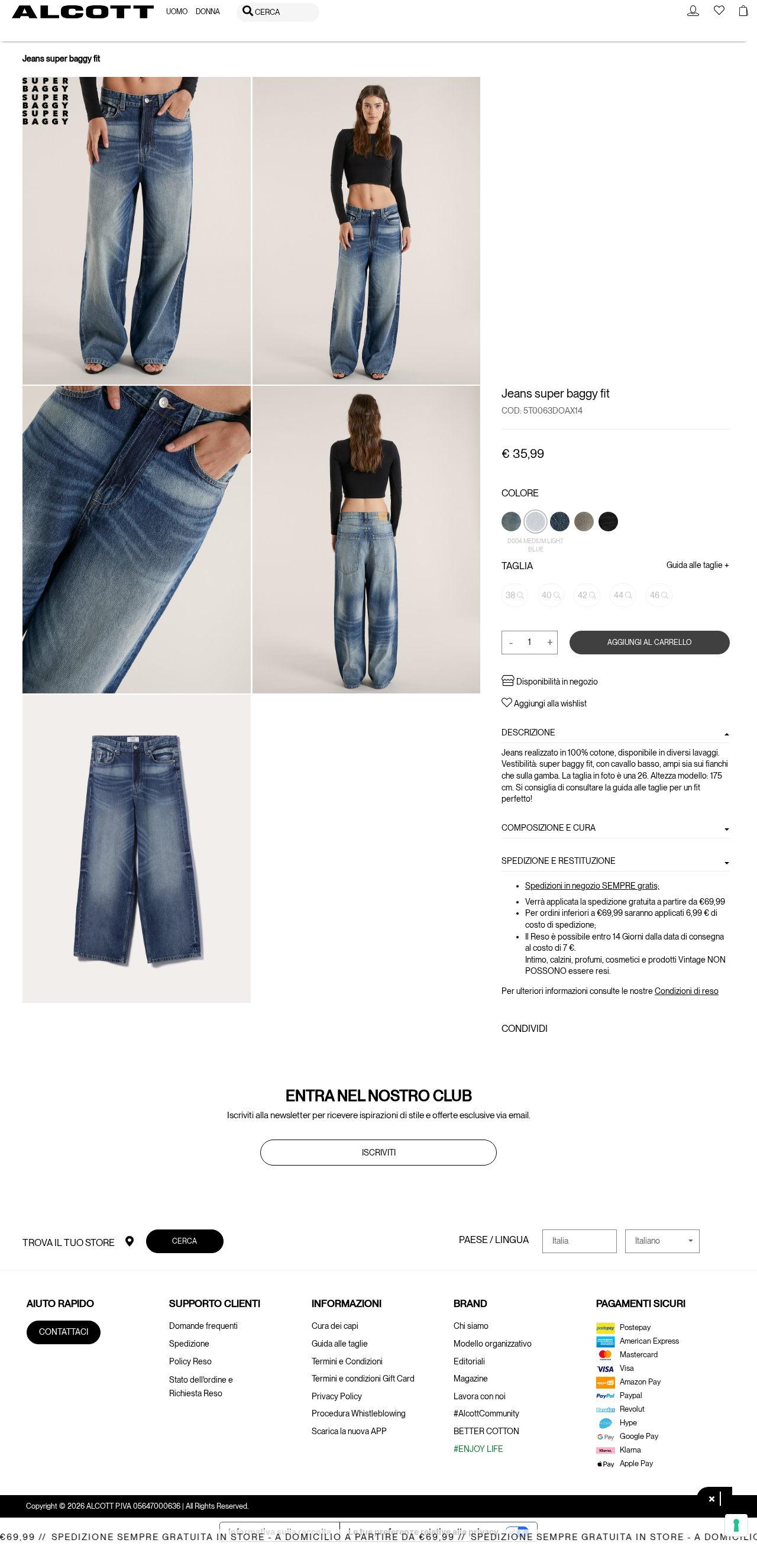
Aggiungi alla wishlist (549, 703)
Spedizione (189, 1343)
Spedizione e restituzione (559, 861)
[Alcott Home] (83, 11)
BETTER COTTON (486, 1431)
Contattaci (63, 1332)
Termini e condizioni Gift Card (363, 1378)
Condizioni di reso (687, 991)
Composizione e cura (549, 827)
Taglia (517, 566)
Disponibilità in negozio (556, 681)
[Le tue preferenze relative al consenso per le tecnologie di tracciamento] (736, 1525)
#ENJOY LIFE (478, 1449)
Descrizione (528, 732)
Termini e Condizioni (347, 1361)
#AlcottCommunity (486, 1413)
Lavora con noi (480, 1396)
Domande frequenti (203, 1326)
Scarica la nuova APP (349, 1431)
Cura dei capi (335, 1326)
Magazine (471, 1378)
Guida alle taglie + (698, 565)
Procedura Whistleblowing (359, 1413)
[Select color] (585, 541)
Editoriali (469, 1361)
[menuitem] (177, 12)
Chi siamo (471, 1326)
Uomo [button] (176, 12)
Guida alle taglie (340, 1343)
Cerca (185, 1241)
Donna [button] (208, 12)
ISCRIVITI (379, 1152)
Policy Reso (190, 1361)
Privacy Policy (337, 1396)
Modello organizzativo (493, 1343)
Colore (520, 493)
